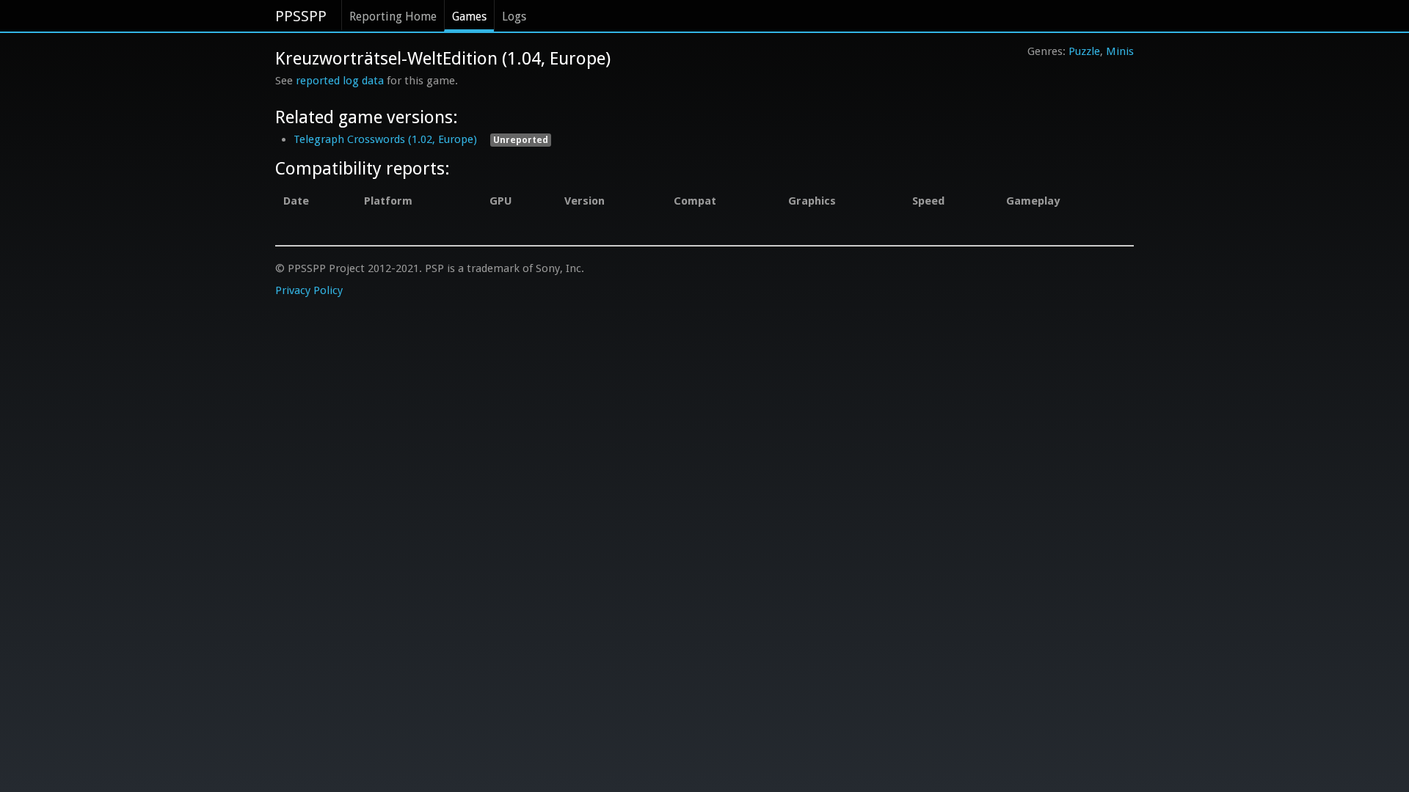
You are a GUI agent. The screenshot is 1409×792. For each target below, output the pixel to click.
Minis (1120, 51)
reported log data (340, 80)
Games (469, 16)
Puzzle (1084, 51)
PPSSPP (301, 16)
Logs (514, 16)
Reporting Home (393, 16)
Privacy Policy (309, 290)
